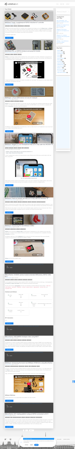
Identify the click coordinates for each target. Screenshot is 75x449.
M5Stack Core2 (44, 28)
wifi (11, 417)
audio (38, 366)
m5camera (30, 279)
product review (22, 366)
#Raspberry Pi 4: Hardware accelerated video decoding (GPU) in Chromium (63, 36)
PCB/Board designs (60, 64)
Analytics (59, 50)
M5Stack (7, 52)
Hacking (58, 56)
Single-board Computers (61, 72)
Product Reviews (14, 52)
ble (30, 366)
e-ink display (17, 101)
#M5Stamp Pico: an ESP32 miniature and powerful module (22, 51)
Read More (9, 37)
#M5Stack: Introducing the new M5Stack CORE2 (19, 225)
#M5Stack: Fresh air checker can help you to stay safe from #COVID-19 (26, 198)
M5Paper (50, 28)
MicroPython (10, 52)
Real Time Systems (60, 69)
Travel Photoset (60, 70)
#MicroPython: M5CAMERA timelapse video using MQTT (22, 336)
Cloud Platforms (60, 53)
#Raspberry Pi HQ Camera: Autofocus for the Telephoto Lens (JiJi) (63, 30)
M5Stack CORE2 (20, 231)
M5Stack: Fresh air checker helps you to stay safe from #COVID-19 (18, 151)
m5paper (22, 101)
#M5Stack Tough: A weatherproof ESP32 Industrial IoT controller (24, 22)
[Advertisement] (64, 112)
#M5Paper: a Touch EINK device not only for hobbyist (21, 98)
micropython (8, 54)
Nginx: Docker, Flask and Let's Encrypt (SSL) (14, 152)
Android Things (60, 51)
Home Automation (60, 58)
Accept (36, 444)
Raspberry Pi (59, 67)
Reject (31, 444)
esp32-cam (20, 279)
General (58, 55)
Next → (31, 430)
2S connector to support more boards (12, 283)
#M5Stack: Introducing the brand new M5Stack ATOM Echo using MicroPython (28, 363)
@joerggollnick (17, 285)
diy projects (25, 279)
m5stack (16, 54)
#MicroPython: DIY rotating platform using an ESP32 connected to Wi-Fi (26, 414)
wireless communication (14, 366)
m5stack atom (34, 366)
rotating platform (39, 417)
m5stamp (20, 54)
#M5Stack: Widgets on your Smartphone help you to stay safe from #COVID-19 (29, 144)
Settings (26, 444)
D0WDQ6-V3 (20, 236)
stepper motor (33, 417)
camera (16, 279)
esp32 (12, 54)
